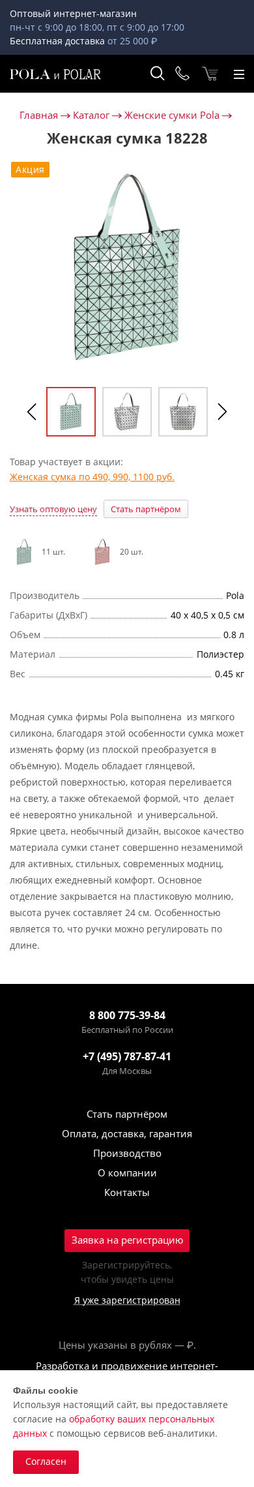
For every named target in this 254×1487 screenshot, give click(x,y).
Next (222, 412)
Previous (32, 412)
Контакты (127, 1192)
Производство (127, 1152)
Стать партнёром (146, 509)
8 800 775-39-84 (127, 1015)
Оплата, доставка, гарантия (127, 1133)
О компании (127, 1172)
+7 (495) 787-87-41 (127, 1056)
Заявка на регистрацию (127, 1239)
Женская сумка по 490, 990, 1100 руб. (92, 477)
